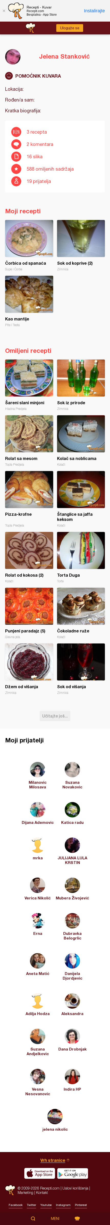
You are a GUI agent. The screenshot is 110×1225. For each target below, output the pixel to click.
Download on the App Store (39, 1173)
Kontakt (42, 1192)
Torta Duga (81, 557)
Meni (55, 1219)
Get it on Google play (72, 1173)
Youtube (46, 1205)
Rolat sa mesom (29, 440)
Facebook (16, 1205)
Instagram (63, 1205)
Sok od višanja (81, 669)
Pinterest (81, 1205)
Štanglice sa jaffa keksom (81, 499)
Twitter (31, 1205)
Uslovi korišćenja (75, 1188)
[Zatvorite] (3, 10)
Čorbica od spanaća (29, 245)
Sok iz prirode (81, 385)
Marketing (25, 1192)
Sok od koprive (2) (81, 245)
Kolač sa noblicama (81, 440)
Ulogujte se (69, 28)
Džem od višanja (29, 669)
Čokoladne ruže (81, 613)
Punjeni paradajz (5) (29, 613)
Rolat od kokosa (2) (29, 557)
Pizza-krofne (29, 499)
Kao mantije (29, 301)
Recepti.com (10, 1190)
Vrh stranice (52, 1160)
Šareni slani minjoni (29, 385)
